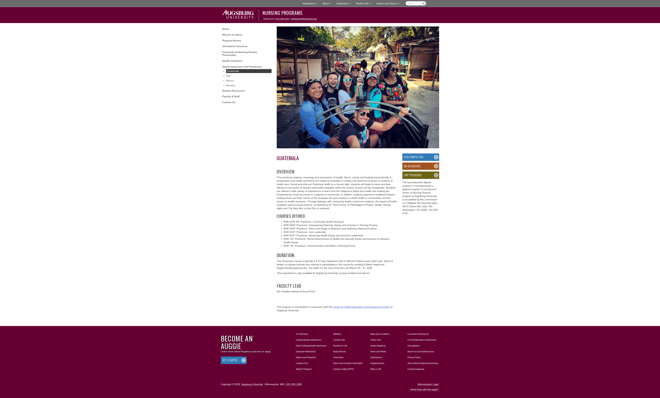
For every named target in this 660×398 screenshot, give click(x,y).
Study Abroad (339, 351)
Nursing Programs (282, 12)
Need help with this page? (424, 389)
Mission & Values (232, 34)
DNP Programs (413, 175)
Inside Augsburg (378, 346)
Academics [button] (344, 3)
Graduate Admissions (306, 351)
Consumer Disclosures (418, 334)
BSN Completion (413, 157)
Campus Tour (302, 363)
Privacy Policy (414, 357)
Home (225, 28)
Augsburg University (252, 384)
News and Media (378, 351)
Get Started (230, 360)
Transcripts (338, 357)
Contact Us (228, 102)
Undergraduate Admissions (308, 340)
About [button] (328, 4)
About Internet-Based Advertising (423, 363)
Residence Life (340, 346)
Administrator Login (428, 384)
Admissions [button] (311, 3)
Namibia (230, 85)
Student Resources (233, 90)
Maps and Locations (379, 334)
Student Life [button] (365, 3)
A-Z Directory (302, 334)
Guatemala (233, 71)
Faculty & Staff (231, 96)
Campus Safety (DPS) (343, 369)
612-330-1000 (294, 384)
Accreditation (414, 346)
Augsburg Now (377, 363)
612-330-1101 (282, 19)
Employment (376, 357)
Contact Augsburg (416, 369)
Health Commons (232, 60)
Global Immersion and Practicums (242, 66)
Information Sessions (234, 46)
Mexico (230, 80)
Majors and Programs (306, 357)
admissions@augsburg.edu (304, 19)
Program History (231, 40)
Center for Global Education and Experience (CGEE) (361, 307)
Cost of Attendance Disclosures (422, 340)
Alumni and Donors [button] (389, 3)
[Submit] (423, 3)
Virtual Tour (375, 340)
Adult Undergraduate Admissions (311, 346)
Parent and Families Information (348, 363)
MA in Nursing (412, 166)
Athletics (337, 334)
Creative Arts (339, 340)
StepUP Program (304, 369)
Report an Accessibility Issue (421, 351)
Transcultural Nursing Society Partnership (239, 53)
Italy (228, 75)
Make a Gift (375, 369)
